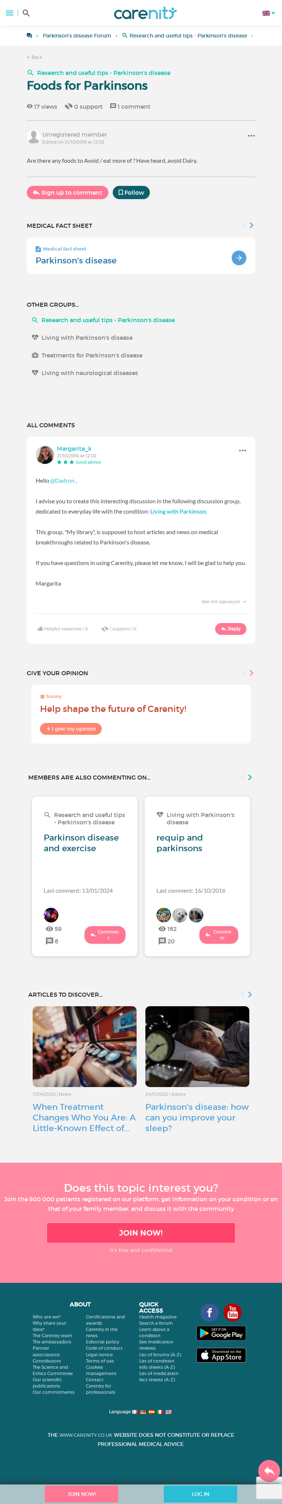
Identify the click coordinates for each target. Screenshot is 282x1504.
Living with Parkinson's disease (87, 337)
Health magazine (158, 1317)
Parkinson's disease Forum (77, 36)
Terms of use (100, 1361)
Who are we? (47, 1317)
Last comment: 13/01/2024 (78, 890)
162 (172, 928)
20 (171, 941)
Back (36, 57)
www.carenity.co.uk (85, 1435)
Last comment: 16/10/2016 (190, 890)
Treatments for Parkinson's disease (91, 355)
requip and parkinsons (179, 842)
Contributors (47, 1361)
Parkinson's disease (76, 260)
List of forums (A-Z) (160, 1354)
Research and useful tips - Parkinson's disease (188, 36)
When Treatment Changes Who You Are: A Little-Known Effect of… (84, 1117)
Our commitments (54, 1392)
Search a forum (156, 1323)
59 (58, 928)
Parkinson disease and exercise (81, 842)
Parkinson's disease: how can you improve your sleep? (197, 1117)
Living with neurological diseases (89, 373)
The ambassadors (52, 1342)
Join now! (141, 1232)
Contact (95, 1379)
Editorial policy (102, 1342)
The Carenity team (52, 1335)
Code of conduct (104, 1348)
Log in (200, 1494)
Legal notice (99, 1354)
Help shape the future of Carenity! (113, 709)
